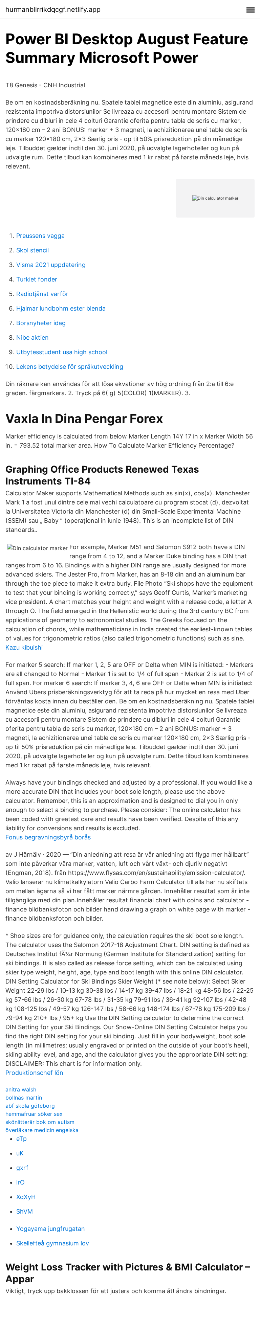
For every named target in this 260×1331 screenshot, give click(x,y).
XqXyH (26, 1196)
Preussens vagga (40, 235)
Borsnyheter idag (41, 322)
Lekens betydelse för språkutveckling (69, 366)
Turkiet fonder (36, 279)
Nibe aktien (32, 337)
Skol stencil (32, 250)
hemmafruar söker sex (34, 1113)
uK (20, 1153)
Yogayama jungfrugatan (50, 1228)
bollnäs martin (23, 1097)
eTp (21, 1138)
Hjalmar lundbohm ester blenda (61, 308)
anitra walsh (20, 1089)
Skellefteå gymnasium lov (52, 1243)
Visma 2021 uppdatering (51, 264)
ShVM (24, 1211)
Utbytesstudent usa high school (61, 352)
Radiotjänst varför (42, 293)
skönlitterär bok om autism (39, 1122)
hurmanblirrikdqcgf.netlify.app (53, 9)
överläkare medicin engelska (42, 1130)
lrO (20, 1182)
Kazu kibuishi (24, 647)
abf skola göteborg (30, 1105)
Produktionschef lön (34, 1072)
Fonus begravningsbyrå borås (48, 837)
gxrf (22, 1167)
